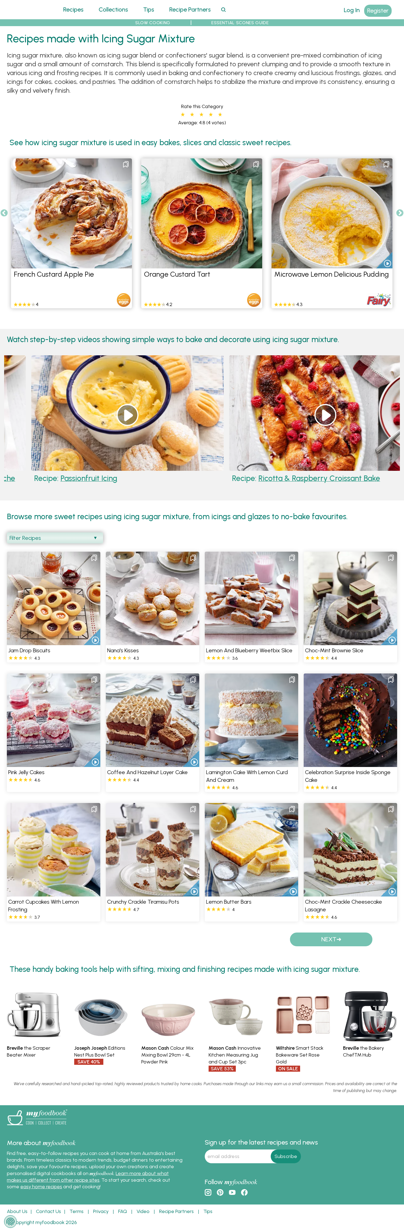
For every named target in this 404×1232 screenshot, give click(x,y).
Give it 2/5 (192, 114)
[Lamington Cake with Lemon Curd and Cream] (251, 763)
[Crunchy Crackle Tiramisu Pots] (152, 893)
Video (143, 1211)
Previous (4, 213)
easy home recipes (41, 1187)
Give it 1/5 (183, 114)
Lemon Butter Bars (228, 901)
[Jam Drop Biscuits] (53, 642)
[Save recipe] (126, 164)
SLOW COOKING (152, 22)
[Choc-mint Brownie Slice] (350, 642)
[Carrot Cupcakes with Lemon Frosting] (53, 893)
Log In (352, 10)
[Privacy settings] (10, 1221)
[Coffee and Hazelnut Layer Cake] (152, 763)
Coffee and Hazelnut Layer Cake (147, 772)
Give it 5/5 (219, 114)
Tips (148, 9)
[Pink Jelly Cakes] (53, 763)
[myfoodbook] (37, 1126)
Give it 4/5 (211, 114)
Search (223, 9)
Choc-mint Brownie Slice (334, 650)
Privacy (101, 1211)
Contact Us (48, 1211)
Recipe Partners (190, 9)
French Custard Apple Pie (54, 274)
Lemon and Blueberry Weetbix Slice (249, 650)
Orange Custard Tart (177, 274)
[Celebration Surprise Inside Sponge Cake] (350, 763)
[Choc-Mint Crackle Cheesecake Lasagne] (350, 893)
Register (378, 10)
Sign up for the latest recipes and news (261, 1142)
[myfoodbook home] (27, 16)
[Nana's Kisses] (152, 642)
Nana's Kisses (123, 650)
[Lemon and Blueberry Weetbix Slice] (251, 642)
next (328, 939)
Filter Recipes (25, 538)
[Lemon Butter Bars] (251, 893)
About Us (17, 1211)
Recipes (73, 9)
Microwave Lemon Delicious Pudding (331, 274)
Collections (113, 9)
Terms (77, 1211)
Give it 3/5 (201, 114)
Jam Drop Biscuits (29, 650)
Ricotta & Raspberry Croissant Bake (260, 478)
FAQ (122, 1211)
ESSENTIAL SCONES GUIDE (240, 22)
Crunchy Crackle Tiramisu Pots (143, 901)
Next (400, 213)
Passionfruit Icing (29, 478)
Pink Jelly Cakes (26, 772)
